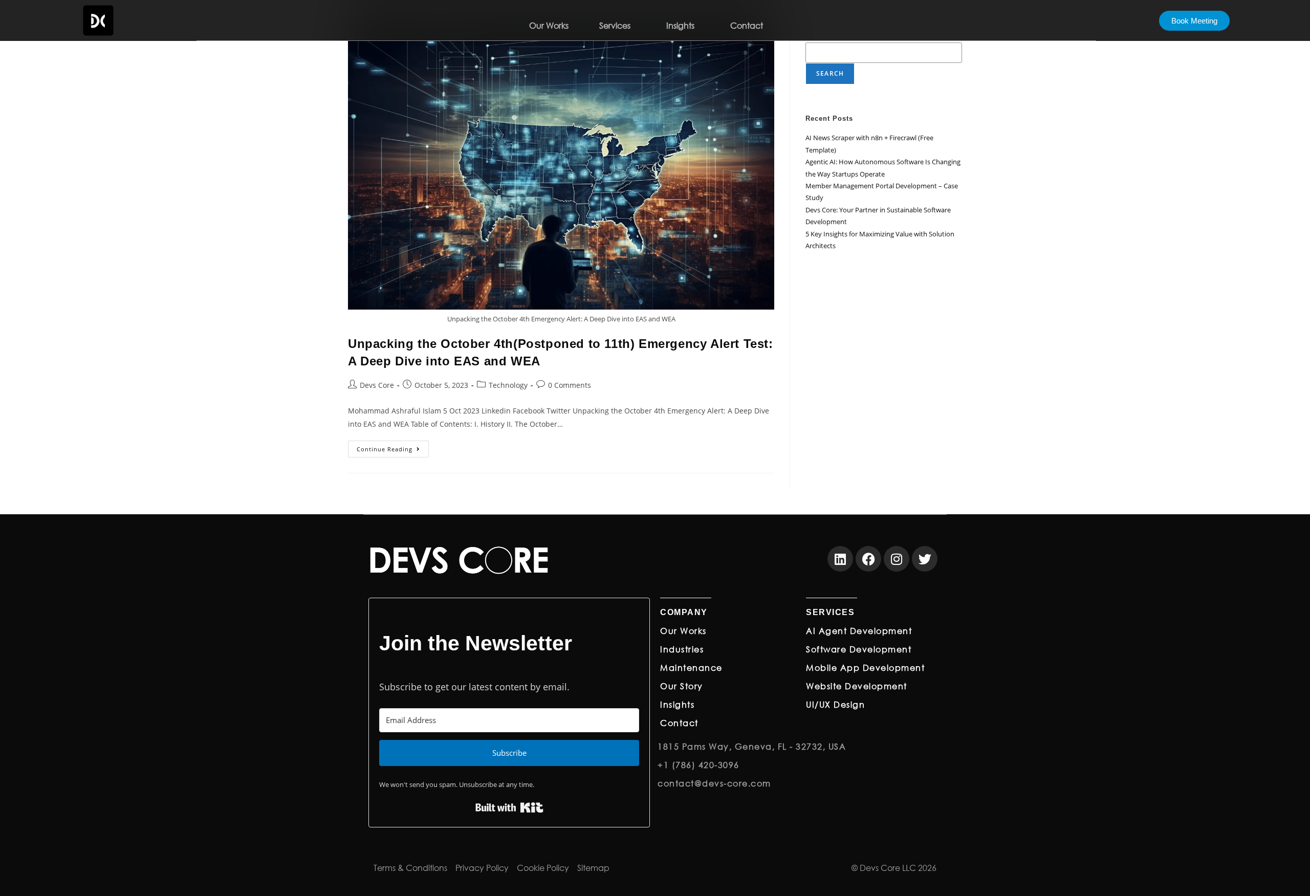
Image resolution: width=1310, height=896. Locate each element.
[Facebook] (868, 559)
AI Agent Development (859, 630)
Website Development (856, 686)
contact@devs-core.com (714, 783)
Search (830, 73)
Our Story (681, 686)
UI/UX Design (835, 704)
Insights (680, 25)
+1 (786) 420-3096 (698, 764)
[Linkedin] (840, 559)
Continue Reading (393, 447)
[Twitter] (924, 559)
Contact (746, 25)
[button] (617, 25)
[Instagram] (896, 559)
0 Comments (569, 385)
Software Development (858, 649)
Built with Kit (509, 807)
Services (614, 25)
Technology (508, 385)
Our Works (549, 25)
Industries (682, 649)
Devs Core (377, 385)
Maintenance (691, 667)
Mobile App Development (865, 667)
